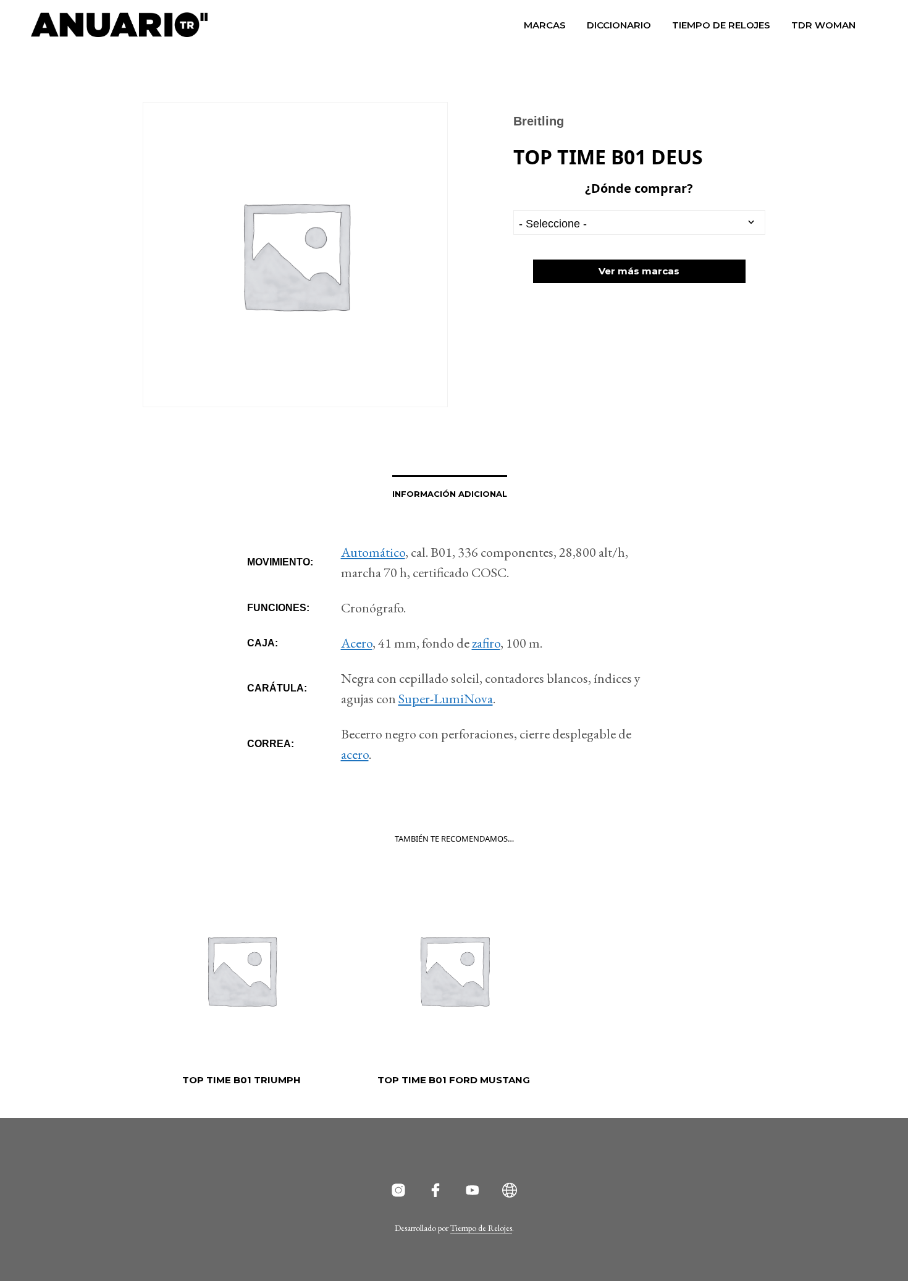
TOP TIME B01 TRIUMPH (241, 1080)
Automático (373, 552)
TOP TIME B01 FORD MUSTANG (453, 1080)
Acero (356, 643)
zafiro (486, 643)
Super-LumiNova (445, 699)
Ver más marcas (639, 271)
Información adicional (449, 494)
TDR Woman (823, 25)
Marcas (545, 25)
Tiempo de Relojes (721, 25)
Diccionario (619, 25)
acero (355, 754)
